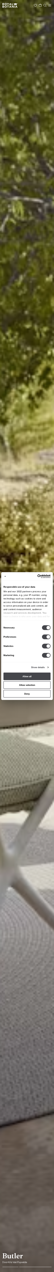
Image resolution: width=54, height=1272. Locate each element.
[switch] (46, 636)
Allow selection (27, 685)
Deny (27, 693)
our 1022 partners (22, 591)
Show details (38, 667)
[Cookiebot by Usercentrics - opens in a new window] (38, 576)
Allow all (27, 676)
